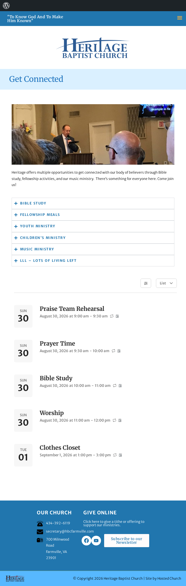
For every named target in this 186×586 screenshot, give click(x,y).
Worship (52, 413)
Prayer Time (57, 343)
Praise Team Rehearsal (72, 309)
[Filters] (145, 283)
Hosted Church (169, 578)
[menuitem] (6, 5)
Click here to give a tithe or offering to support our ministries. (113, 523)
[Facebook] (86, 540)
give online (100, 513)
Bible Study (56, 378)
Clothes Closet (60, 447)
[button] (180, 18)
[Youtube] (96, 540)
